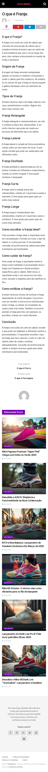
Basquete (8, 583)
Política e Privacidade (21, 757)
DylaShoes (12, 764)
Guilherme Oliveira (16, 767)
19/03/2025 (7, 458)
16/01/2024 (19, 20)
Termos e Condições (10, 760)
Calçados (8, 446)
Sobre (25, 760)
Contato (5, 757)
